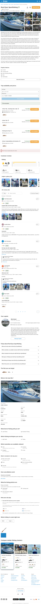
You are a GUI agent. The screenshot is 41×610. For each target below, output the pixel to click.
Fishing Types (13, 577)
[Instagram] (6, 599)
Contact (2, 580)
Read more (4, 254)
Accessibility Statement (35, 584)
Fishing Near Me (14, 580)
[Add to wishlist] (30, 7)
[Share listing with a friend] (27, 7)
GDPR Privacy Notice (35, 580)
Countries (23, 575)
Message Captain (18, 338)
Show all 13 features (20, 79)
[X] (4, 599)
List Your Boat (20, 590)
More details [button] (3, 478)
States (22, 577)
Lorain (12, 4)
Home (2, 4)
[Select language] (22, 594)
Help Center (33, 575)
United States (6, 4)
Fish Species (13, 578)
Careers (2, 577)
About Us (2, 575)
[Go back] (2, 1)
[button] (20, 112)
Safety (2, 581)
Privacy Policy (34, 578)
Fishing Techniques (14, 575)
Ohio (9, 4)
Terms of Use (33, 577)
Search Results (16, 4)
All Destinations (24, 580)
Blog (2, 578)
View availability (34, 109)
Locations (23, 578)
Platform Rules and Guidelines (35, 582)
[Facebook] (1, 599)
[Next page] (38, 312)
